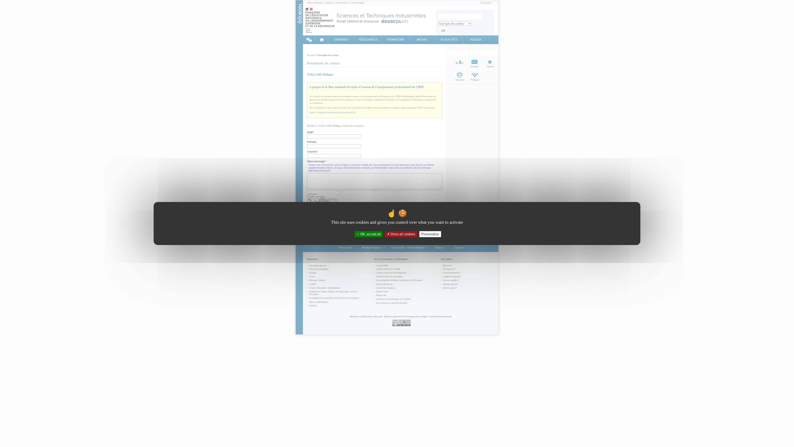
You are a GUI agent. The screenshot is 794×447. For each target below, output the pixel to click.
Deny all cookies (402, 234)
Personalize (430, 234)
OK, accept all (370, 234)
